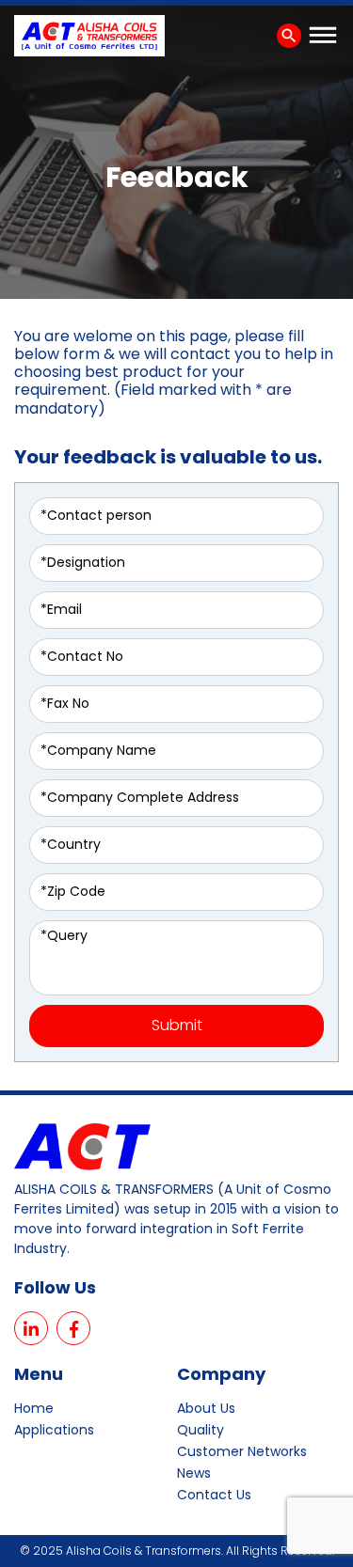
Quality (200, 1429)
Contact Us (214, 1494)
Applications (54, 1429)
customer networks (242, 1451)
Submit (177, 1025)
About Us (206, 1408)
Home (34, 1408)
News (194, 1473)
